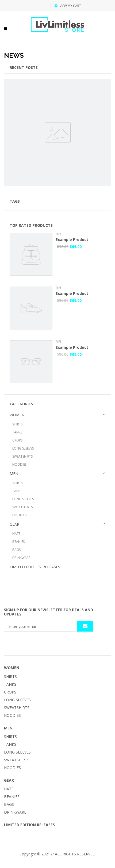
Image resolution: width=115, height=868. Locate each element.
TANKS (17, 432)
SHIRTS (17, 424)
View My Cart (70, 5)
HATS (16, 533)
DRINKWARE (21, 557)
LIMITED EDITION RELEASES (35, 566)
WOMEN (17, 414)
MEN (14, 473)
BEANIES (18, 541)
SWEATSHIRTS (22, 456)
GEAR (14, 524)
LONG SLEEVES (23, 448)
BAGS (16, 549)
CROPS (17, 440)
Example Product (72, 239)
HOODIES (19, 464)
